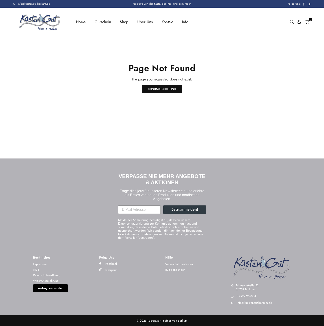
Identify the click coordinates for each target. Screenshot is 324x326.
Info (185, 21)
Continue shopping (162, 89)
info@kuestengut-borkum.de (33, 4)
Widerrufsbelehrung (46, 281)
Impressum (40, 264)
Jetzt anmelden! (184, 209)
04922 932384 (246, 296)
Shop (124, 21)
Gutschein (103, 21)
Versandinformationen (179, 264)
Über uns (145, 21)
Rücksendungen (175, 270)
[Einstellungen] (299, 22)
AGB (36, 270)
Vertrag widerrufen (50, 288)
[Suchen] (292, 22)
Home (81, 21)
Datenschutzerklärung (133, 223)
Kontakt (167, 21)
